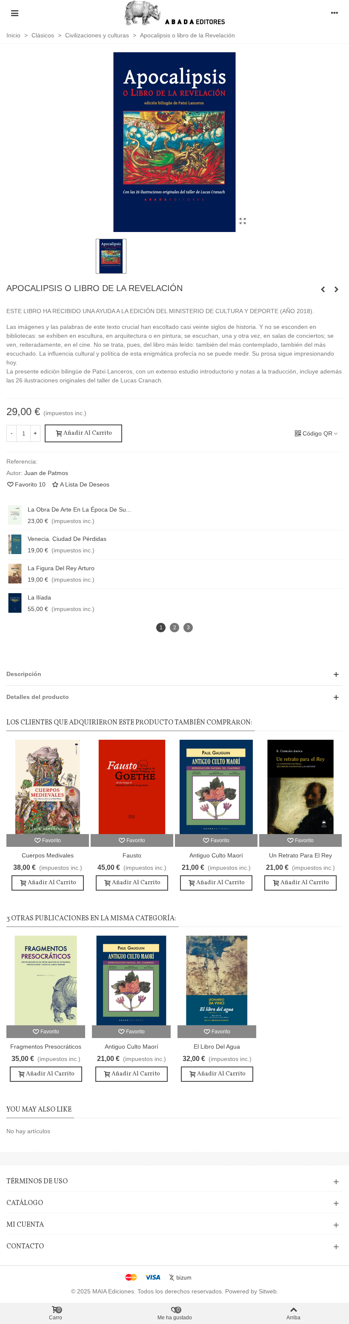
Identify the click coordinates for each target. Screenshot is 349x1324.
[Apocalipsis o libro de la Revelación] (242, 221)
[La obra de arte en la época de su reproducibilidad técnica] (14, 515)
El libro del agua (217, 1046)
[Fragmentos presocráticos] (336, 289)
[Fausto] (132, 787)
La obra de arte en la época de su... (79, 509)
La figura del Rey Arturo (61, 568)
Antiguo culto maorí (216, 855)
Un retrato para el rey (300, 855)
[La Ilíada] (14, 603)
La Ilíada (39, 597)
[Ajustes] (334, 13)
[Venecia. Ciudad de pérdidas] (14, 544)
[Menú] (14, 13)
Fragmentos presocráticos (45, 1046)
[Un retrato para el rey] (300, 787)
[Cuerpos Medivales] (47, 787)
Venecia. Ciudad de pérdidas (67, 538)
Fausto (132, 855)
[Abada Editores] (175, 12)
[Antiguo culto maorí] (322, 289)
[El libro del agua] (216, 980)
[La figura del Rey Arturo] (14, 573)
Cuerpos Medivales (48, 855)
